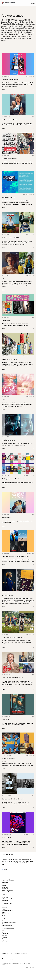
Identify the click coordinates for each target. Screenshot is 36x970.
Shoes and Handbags (7, 890)
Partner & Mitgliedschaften (9, 922)
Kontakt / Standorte (7, 925)
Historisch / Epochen (7, 892)
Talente (4, 921)
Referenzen (5, 906)
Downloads (5, 924)
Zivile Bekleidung (6, 884)
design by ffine (30, 967)
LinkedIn (4, 940)
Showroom (5, 882)
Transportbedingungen (8, 928)
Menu (33, 3)
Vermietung (5, 897)
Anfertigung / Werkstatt (8, 899)
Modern (4, 885)
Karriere (4, 912)
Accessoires (5, 888)
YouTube (4, 939)
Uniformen (5, 887)
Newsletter (5, 942)
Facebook (4, 937)
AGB (3, 930)
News (3, 915)
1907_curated (5, 914)
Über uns (4, 907)
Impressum (5, 953)
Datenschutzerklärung (20, 953)
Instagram (4, 935)
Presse (4, 909)
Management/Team (7, 910)
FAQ (3, 927)
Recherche (5, 900)
